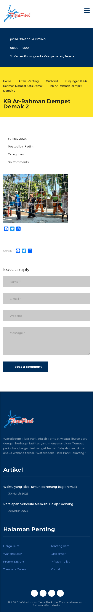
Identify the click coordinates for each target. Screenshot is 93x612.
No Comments (18, 162)
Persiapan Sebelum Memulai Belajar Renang (38, 504)
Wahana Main (12, 553)
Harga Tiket (11, 546)
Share (7, 250)
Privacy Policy (60, 561)
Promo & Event (13, 561)
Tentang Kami (60, 546)
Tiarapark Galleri (14, 569)
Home (7, 81)
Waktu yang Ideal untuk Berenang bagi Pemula (40, 487)
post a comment (28, 367)
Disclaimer (58, 553)
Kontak (56, 569)
